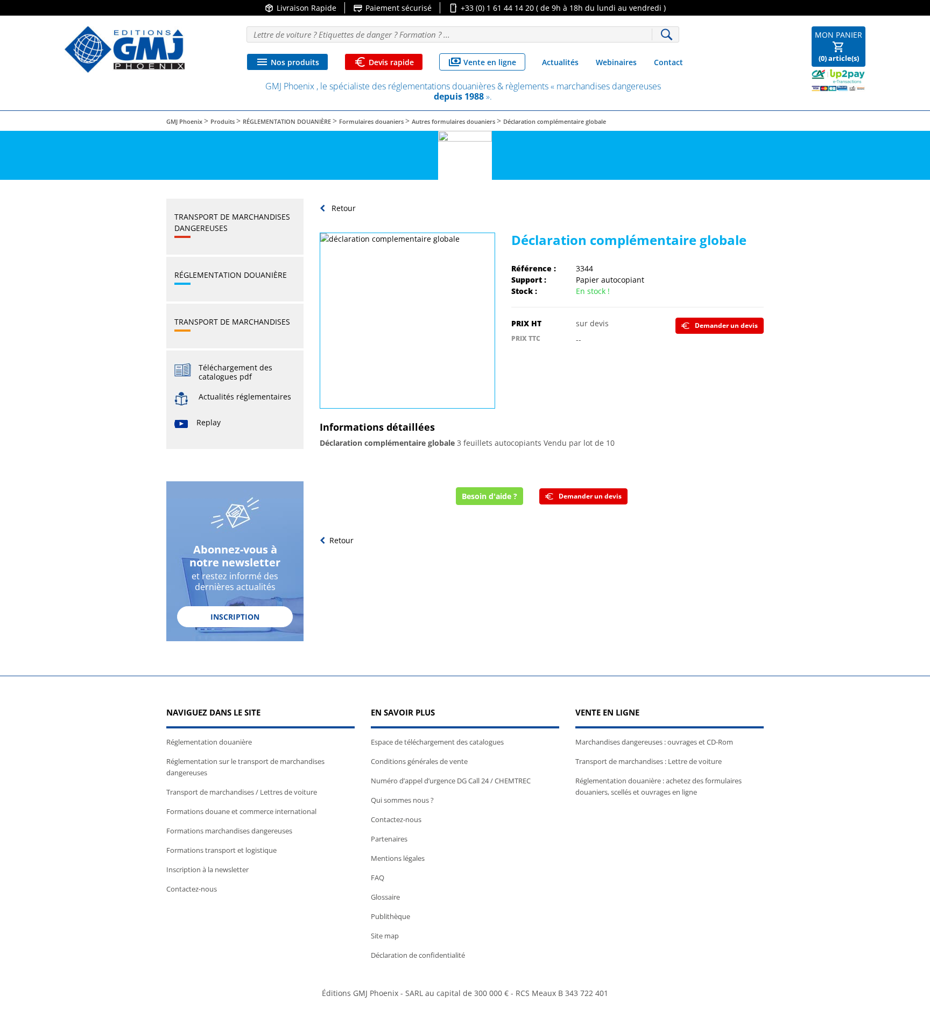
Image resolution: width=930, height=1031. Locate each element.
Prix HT (526, 323)
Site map (385, 936)
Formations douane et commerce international (241, 811)
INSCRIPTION (234, 617)
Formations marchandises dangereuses (229, 831)
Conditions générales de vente (419, 761)
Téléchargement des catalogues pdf (235, 372)
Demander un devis (726, 325)
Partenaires (389, 839)
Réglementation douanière (230, 275)
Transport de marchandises (232, 322)
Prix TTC (525, 338)
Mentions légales (398, 858)
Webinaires (616, 62)
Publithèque (390, 916)
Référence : (533, 268)
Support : (528, 280)
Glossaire (385, 897)
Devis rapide (384, 61)
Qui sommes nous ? (402, 800)
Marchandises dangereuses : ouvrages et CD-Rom (654, 742)
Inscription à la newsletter (207, 869)
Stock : (524, 291)
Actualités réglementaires (245, 397)
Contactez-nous (191, 889)
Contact (668, 62)
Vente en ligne (482, 61)
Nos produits (287, 61)
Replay (208, 422)
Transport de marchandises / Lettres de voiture (241, 792)
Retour (342, 208)
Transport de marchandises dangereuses (232, 222)
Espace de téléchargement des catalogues (437, 742)
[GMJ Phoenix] (125, 49)
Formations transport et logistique (221, 850)
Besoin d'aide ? (489, 496)
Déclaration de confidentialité (418, 955)
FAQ (377, 877)
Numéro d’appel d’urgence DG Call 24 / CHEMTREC (451, 780)
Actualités (560, 62)
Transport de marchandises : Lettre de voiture (648, 761)
